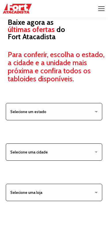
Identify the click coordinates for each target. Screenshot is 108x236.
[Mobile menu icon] (101, 8)
